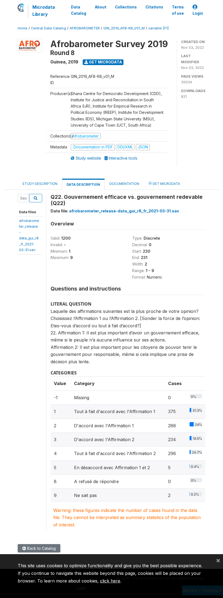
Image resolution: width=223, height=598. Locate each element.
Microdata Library (43, 10)
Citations (154, 7)
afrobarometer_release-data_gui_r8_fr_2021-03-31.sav (124, 211)
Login (198, 13)
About (100, 7)
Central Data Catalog (48, 28)
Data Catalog (78, 10)
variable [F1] (158, 28)
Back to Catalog (41, 548)
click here (110, 581)
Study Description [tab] (39, 184)
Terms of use (178, 10)
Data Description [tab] (83, 184)
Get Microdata (105, 62)
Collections (126, 7)
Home (22, 28)
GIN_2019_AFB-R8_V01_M (124, 28)
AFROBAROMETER (85, 28)
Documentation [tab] (124, 184)
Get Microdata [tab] (166, 184)
